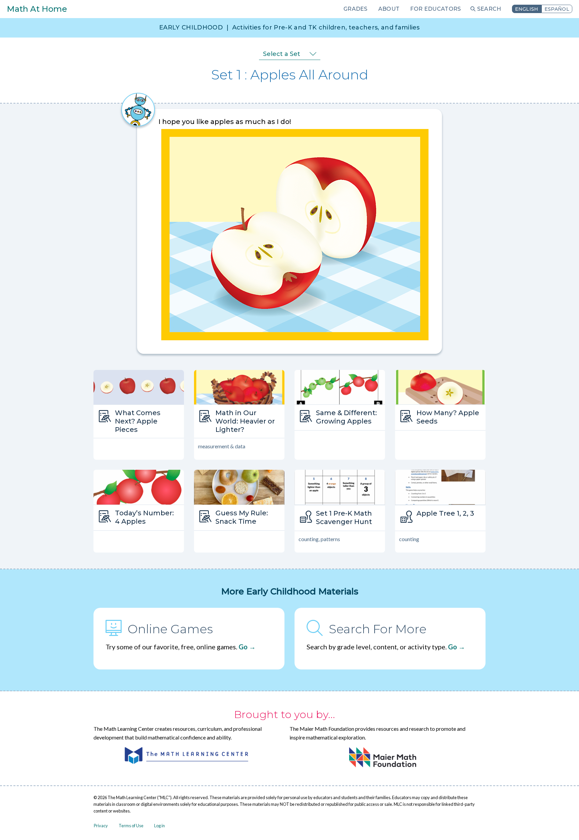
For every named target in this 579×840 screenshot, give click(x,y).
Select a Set (281, 54)
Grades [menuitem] (355, 9)
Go (243, 647)
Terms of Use (131, 825)
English (526, 9)
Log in (159, 825)
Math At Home (37, 9)
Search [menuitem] (489, 9)
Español (556, 9)
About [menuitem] (389, 9)
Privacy (101, 825)
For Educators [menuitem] (435, 9)
